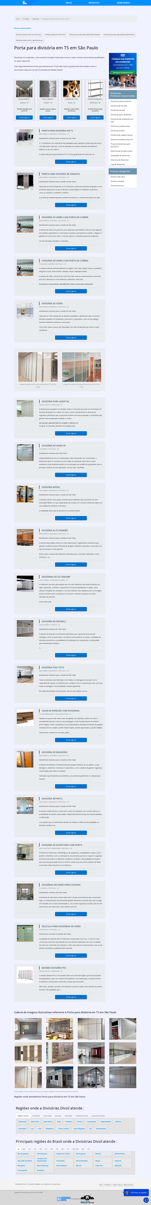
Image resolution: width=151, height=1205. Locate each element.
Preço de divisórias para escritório (120, 145)
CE (68, 1149)
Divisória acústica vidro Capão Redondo (29, 40)
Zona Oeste (47, 1116)
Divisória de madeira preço (122, 135)
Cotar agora (24, 117)
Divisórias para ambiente (121, 114)
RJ (18, 1149)
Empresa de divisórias (120, 160)
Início (101, 1185)
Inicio (69, 2)
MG (24, 1149)
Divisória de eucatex (119, 106)
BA (63, 1149)
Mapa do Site (128, 1185)
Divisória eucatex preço (120, 126)
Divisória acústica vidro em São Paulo (28, 35)
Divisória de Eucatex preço (121, 151)
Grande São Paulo (82, 1116)
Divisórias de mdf (118, 110)
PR (41, 1149)
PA (89, 1149)
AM (83, 1149)
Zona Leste (68, 1116)
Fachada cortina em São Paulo (55, 35)
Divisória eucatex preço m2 (122, 139)
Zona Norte (36, 1116)
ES (30, 1149)
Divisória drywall (117, 181)
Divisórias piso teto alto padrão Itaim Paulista (84, 35)
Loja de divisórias (118, 164)
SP (35, 1149)
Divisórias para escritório (121, 101)
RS (52, 1149)
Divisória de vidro (118, 177)
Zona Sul (58, 1116)
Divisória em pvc (117, 185)
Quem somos (123, 2)
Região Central (23, 1116)
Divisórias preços (118, 130)
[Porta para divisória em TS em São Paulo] (24, 89)
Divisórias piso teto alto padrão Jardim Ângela (119, 35)
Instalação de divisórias (120, 155)
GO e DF (75, 1149)
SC (46, 1149)
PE (57, 1149)
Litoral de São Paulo (98, 1116)
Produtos (94, 2)
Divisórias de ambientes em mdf (122, 120)
